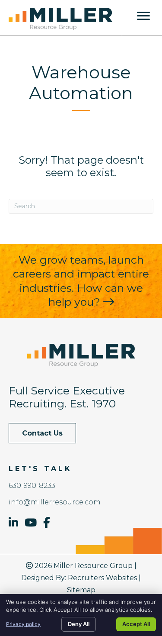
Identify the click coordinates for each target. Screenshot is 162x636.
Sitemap (81, 590)
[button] (42, 433)
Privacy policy (23, 624)
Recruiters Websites (102, 578)
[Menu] (143, 16)
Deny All (78, 623)
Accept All (136, 623)
